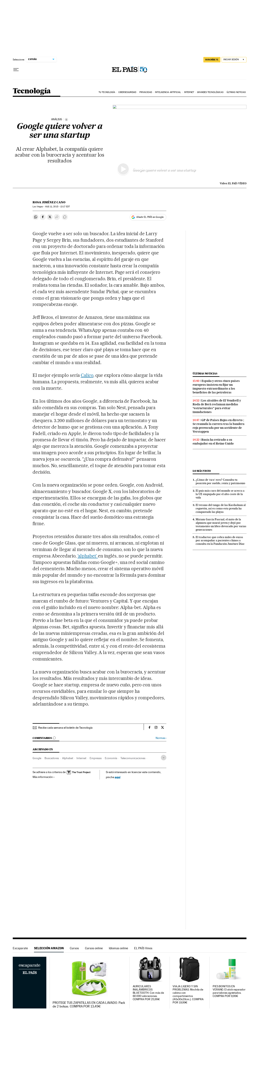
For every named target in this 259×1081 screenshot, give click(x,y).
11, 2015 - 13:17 (57, 206)
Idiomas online (118, 948)
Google (37, 758)
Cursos (74, 948)
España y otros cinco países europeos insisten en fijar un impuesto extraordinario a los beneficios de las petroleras (216, 386)
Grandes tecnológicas (210, 92)
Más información (43, 777)
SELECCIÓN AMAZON (49, 948)
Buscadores (52, 758)
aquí (117, 777)
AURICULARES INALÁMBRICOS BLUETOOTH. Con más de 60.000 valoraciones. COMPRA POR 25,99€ (148, 993)
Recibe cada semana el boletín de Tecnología (65, 727)
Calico (87, 375)
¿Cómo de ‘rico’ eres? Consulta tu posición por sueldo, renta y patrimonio (220, 481)
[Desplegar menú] (16, 69)
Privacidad (145, 92)
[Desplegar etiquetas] (163, 757)
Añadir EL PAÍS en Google (149, 217)
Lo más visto (202, 470)
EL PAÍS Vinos (143, 948)
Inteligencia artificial (168, 92)
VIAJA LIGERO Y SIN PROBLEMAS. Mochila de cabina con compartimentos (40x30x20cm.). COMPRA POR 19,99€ (188, 994)
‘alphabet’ (87, 556)
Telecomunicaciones (132, 758)
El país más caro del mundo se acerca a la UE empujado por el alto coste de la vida (220, 494)
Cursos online (94, 948)
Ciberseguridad (127, 92)
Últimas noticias (236, 92)
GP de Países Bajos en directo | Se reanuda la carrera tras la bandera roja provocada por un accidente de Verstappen (218, 425)
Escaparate (20, 948)
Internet (189, 92)
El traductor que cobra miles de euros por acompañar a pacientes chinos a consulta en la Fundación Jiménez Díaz (220, 540)
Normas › (161, 738)
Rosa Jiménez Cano (49, 202)
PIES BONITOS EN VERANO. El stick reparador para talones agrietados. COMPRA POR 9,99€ (229, 991)
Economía (111, 758)
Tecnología (32, 91)
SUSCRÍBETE (212, 59)
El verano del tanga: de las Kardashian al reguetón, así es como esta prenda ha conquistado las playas (221, 508)
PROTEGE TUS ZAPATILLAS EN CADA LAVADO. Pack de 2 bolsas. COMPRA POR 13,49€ (89, 1004)
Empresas (96, 758)
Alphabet (67, 758)
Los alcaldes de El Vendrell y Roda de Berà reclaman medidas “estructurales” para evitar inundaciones (217, 406)
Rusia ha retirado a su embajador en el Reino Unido (213, 441)
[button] (179, 142)
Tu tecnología (107, 92)
